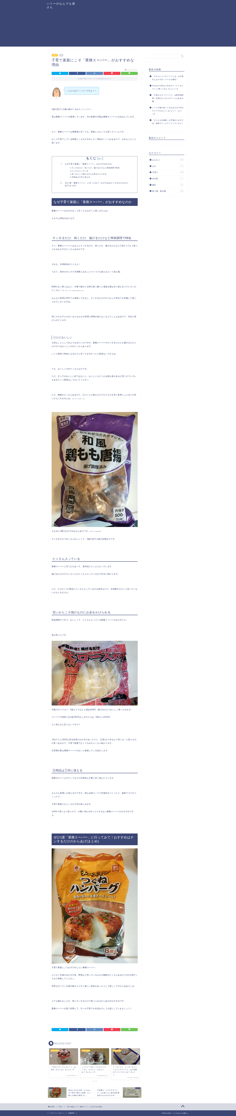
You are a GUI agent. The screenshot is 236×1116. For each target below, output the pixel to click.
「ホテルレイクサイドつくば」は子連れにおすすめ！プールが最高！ (168, 77)
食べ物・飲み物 (167, 191)
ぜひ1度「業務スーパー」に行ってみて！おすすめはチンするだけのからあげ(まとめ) (97, 184)
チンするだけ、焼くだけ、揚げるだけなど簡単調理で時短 (96, 168)
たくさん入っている (80, 171)
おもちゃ (167, 160)
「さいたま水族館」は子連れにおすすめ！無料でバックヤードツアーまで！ (168, 121)
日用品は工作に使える (81, 177)
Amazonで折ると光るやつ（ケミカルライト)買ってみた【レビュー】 (167, 87)
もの (167, 166)
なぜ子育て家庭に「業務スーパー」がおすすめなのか (88, 164)
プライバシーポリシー (57, 1113)
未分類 (167, 179)
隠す (100, 159)
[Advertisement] (118, 29)
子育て (55, 55)
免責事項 (71, 1113)
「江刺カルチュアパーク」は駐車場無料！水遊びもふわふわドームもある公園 (168, 98)
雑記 (167, 185)
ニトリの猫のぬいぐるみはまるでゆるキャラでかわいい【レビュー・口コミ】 (168, 111)
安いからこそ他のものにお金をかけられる (89, 174)
